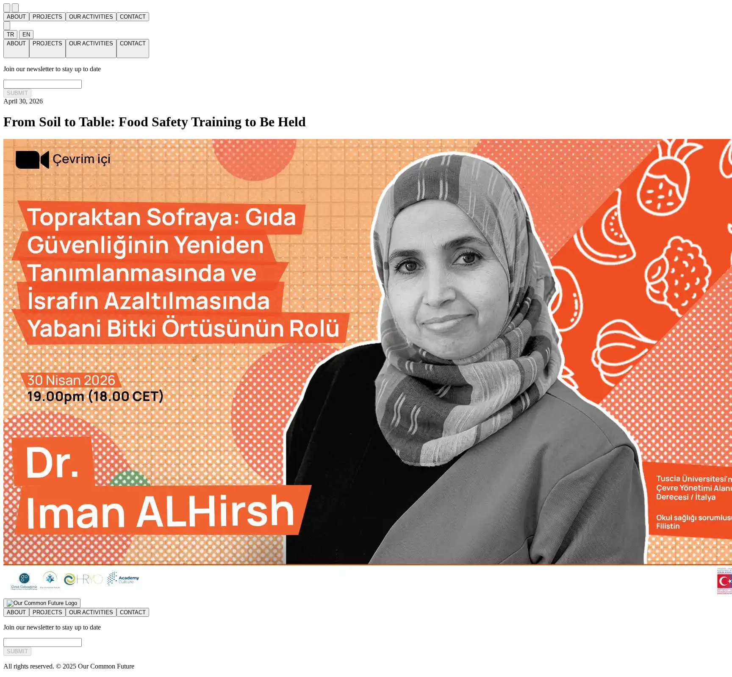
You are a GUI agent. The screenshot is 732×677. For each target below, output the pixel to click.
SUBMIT (17, 93)
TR (10, 34)
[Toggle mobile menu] (6, 7)
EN (26, 34)
